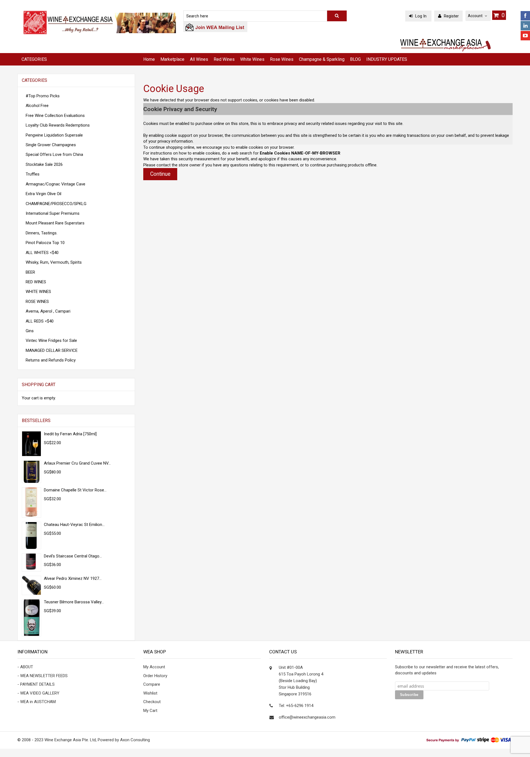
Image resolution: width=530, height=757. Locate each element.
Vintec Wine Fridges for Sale (51, 340)
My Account (154, 666)
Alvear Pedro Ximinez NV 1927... (73, 578)
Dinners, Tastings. (41, 232)
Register (451, 16)
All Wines (199, 59)
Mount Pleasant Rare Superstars (55, 223)
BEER (30, 272)
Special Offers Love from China (54, 154)
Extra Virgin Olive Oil (43, 193)
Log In (421, 16)
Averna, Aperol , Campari (48, 311)
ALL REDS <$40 (40, 321)
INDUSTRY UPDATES (386, 59)
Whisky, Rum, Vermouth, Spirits (54, 262)
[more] (123, 384)
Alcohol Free (37, 105)
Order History (155, 675)
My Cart (150, 710)
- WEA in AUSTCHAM (36, 701)
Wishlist (150, 693)
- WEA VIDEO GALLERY (38, 693)
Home (149, 59)
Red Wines (224, 59)
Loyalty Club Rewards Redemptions (58, 125)
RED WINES (36, 281)
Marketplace (172, 59)
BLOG (355, 59)
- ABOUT (25, 666)
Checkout (152, 701)
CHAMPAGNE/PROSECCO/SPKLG (56, 203)
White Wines (252, 59)
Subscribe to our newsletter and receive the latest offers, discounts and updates (447, 669)
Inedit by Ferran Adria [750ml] (70, 433)
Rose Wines (281, 59)
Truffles (32, 174)
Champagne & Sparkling (321, 59)
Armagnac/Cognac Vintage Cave (55, 184)
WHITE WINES (38, 291)
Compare (151, 684)
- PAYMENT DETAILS (36, 684)
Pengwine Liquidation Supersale (54, 135)
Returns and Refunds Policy (51, 360)
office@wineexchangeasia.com (307, 717)
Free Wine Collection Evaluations (55, 115)
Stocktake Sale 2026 (44, 164)
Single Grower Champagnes (51, 144)
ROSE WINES (37, 301)
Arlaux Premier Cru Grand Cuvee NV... (77, 463)
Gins (30, 330)
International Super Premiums (53, 213)
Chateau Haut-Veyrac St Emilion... (74, 524)
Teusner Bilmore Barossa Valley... (74, 601)
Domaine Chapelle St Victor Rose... (75, 490)
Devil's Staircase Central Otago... (73, 556)
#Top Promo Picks (43, 95)
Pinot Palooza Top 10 (45, 242)
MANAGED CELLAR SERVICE (52, 350)
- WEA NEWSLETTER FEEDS (42, 675)
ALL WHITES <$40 (42, 252)
